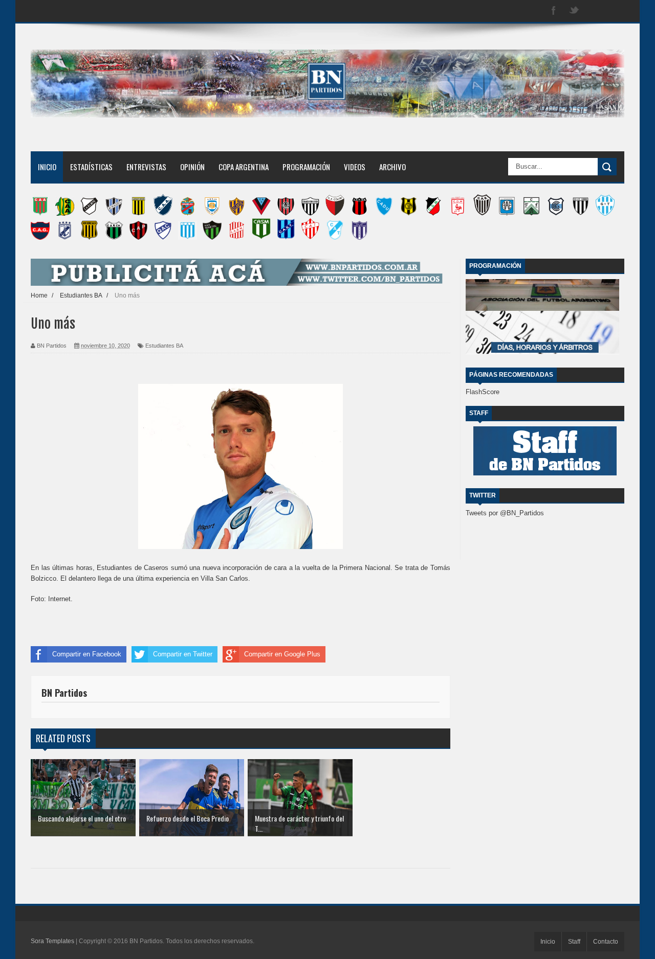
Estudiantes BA (164, 345)
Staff (574, 941)
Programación (306, 166)
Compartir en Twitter (182, 654)
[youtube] (615, 11)
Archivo (392, 166)
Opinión (192, 166)
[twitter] (574, 11)
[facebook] (553, 11)
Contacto (605, 941)
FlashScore (482, 392)
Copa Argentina (244, 166)
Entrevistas (146, 166)
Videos (354, 166)
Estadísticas (91, 166)
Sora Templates (52, 941)
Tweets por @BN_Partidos (505, 513)
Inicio (47, 166)
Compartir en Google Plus (282, 654)
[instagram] (594, 11)
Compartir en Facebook (86, 654)
